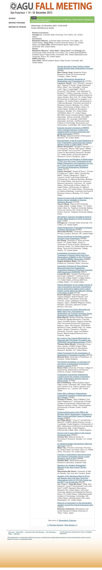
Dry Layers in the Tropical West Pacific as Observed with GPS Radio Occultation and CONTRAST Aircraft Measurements (74, 340)
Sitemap (16, 534)
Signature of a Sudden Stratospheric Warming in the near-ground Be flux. (72, 466)
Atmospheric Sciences (67, 520)
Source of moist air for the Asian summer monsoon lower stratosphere (73, 237)
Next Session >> (71, 525)
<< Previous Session (55, 525)
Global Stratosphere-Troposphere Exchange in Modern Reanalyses (74, 229)
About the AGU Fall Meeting (34, 532)
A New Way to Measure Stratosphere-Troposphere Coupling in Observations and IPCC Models (74, 395)
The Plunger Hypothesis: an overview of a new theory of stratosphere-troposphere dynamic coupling (73, 364)
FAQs (10, 534)
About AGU (20, 532)
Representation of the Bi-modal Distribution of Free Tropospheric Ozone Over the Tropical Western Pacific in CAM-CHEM (75, 143)
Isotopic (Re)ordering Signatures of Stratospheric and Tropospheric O (71, 80)
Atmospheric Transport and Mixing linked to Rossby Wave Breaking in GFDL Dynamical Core (74, 219)
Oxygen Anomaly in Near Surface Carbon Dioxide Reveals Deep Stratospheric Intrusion (75, 67)
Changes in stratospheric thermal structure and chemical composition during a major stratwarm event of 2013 (74, 457)
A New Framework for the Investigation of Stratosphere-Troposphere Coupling (73, 354)
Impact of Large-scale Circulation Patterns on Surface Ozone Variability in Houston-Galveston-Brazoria (75, 200)
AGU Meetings (51, 532)
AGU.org (11, 532)
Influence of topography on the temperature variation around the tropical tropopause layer (75, 504)
